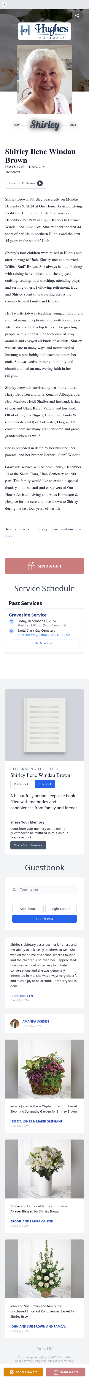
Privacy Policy (32, 1361)
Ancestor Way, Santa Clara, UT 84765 (43, 635)
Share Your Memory (28, 845)
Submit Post (44, 919)
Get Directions (43, 643)
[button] (44, 1069)
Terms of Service (56, 1361)
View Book (21, 784)
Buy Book (45, 784)
